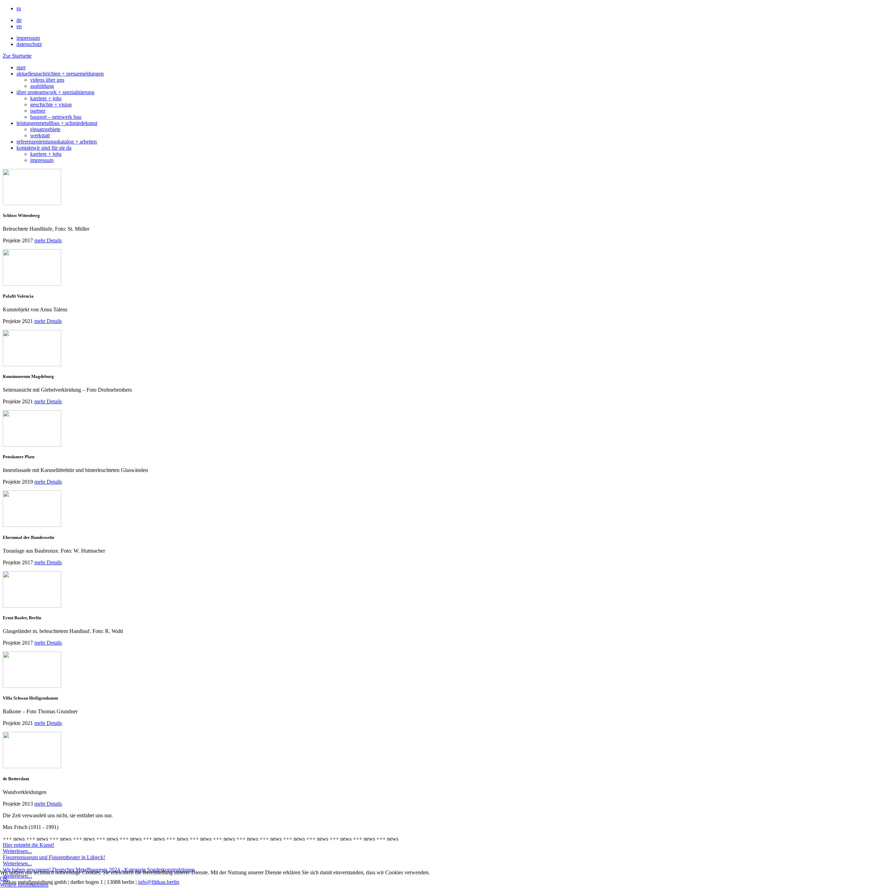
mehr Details (48, 240)
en (19, 26)
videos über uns (47, 80)
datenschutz (29, 44)
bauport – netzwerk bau (55, 117)
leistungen (56, 123)
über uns (55, 92)
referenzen (56, 142)
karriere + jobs (45, 98)
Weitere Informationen (24, 885)
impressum (28, 38)
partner (37, 111)
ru (18, 8)
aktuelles (60, 74)
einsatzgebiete (45, 129)
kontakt (43, 148)
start (20, 67)
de (19, 20)
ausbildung (42, 86)
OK (4, 878)
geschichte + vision (51, 104)
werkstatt (40, 135)
